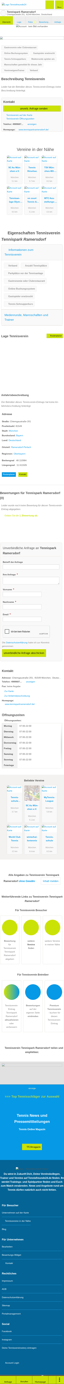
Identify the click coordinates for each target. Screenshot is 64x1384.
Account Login (12, 1363)
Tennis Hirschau (32, 169)
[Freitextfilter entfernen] (50, 4)
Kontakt (22, 474)
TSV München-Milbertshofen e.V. (49, 170)
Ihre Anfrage (9, 574)
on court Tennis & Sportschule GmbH (32, 200)
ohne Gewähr (27, 881)
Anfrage (57, 22)
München (13, 431)
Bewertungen (45, 22)
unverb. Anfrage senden (33, 108)
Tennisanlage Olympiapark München (14, 200)
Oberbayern (19, 453)
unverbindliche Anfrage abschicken (24, 653)
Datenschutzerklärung (16, 642)
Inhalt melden (50, 881)
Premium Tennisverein (58, 152)
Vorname (8, 589)
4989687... (18, 124)
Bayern (19, 435)
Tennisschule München (15, 800)
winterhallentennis (32, 839)
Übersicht (6, 22)
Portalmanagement (11, 1313)
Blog (4, 1229)
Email (6, 614)
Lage (19, 22)
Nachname (9, 602)
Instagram (7, 1339)
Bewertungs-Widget (11, 1255)
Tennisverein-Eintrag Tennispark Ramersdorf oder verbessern (11, 1016)
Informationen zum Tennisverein (19, 252)
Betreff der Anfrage (13, 562)
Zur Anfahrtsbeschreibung (17, 696)
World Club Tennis (15, 839)
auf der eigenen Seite (33, 1010)
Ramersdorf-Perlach (21, 447)
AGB (4, 1289)
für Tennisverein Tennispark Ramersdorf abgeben (10, 950)
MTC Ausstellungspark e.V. (49, 200)
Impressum (7, 1281)
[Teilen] (52, 1380)
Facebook (7, 1331)
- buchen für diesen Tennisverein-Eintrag (54, 1014)
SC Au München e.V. (14, 169)
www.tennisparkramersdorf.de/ (34, 129)
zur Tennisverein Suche (3, 13)
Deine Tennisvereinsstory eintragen (19, 1348)
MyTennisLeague (49, 799)
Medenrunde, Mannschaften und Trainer (26, 317)
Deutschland (15, 440)
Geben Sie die (21, 515)
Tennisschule (49, 839)
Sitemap (6, 1305)
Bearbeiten (7, 1246)
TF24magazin (33, 1147)
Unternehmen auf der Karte (15, 1212)
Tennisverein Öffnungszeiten (20, 118)
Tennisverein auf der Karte (19, 115)
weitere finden (31, 944)
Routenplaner (56, 336)
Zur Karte (9, 691)
